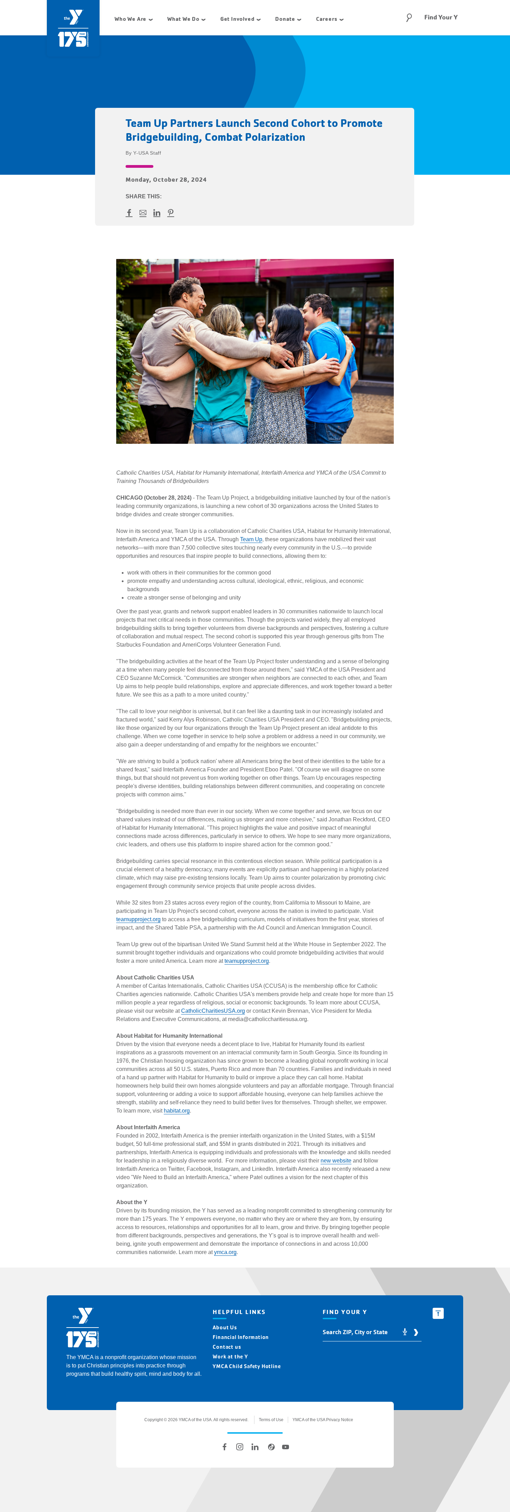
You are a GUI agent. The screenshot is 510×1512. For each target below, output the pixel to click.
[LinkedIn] (255, 1446)
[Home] (82, 1329)
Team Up (251, 539)
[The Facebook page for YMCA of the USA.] (224, 1446)
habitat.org (177, 1111)
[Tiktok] (270, 1446)
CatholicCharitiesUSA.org (213, 1011)
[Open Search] (409, 17)
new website (336, 1161)
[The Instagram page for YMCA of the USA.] (239, 1446)
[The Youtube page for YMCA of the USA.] (285, 1446)
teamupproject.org (138, 919)
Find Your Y (441, 17)
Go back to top (438, 1313)
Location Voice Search (404, 1332)
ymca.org (225, 1252)
